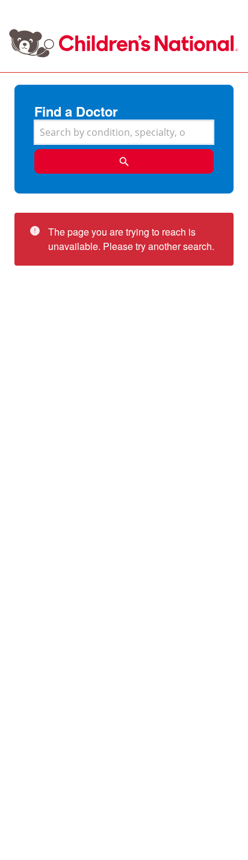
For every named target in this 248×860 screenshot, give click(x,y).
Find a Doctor (76, 111)
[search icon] (124, 161)
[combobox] (124, 132)
